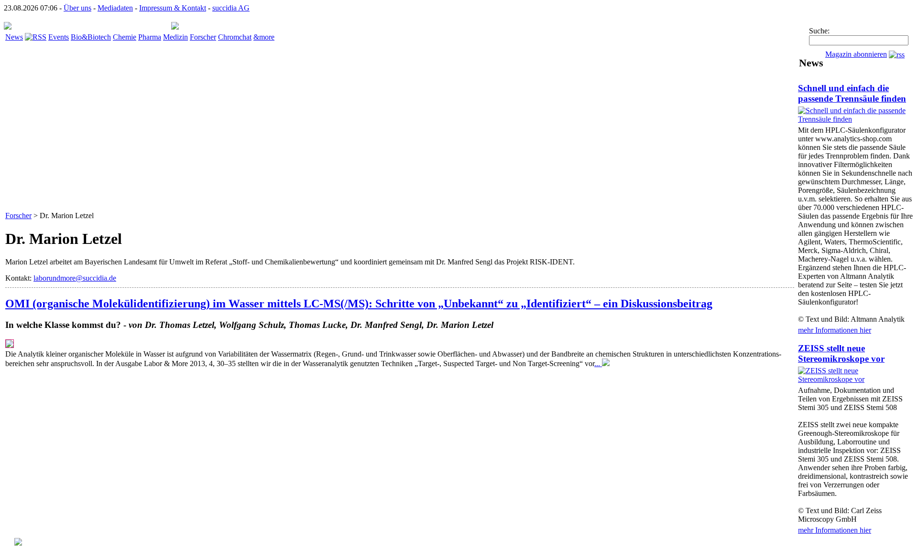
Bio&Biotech (91, 37)
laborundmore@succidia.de (74, 278)
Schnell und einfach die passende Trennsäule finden (852, 93)
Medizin (175, 37)
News (14, 37)
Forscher (203, 37)
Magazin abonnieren (856, 54)
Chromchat (234, 37)
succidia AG (231, 8)
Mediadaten (115, 8)
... (598, 363)
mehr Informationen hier (834, 330)
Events (58, 37)
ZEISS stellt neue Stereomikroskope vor (841, 353)
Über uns (77, 8)
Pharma (149, 37)
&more (263, 37)
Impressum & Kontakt (172, 8)
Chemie (124, 37)
